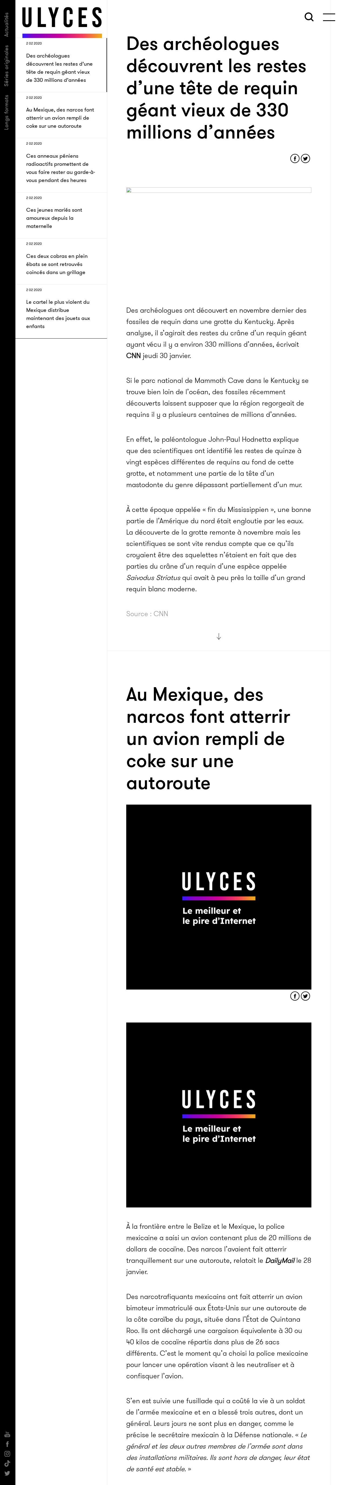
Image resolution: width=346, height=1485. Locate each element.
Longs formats (6, 112)
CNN (133, 356)
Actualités (6, 24)
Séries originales (6, 65)
